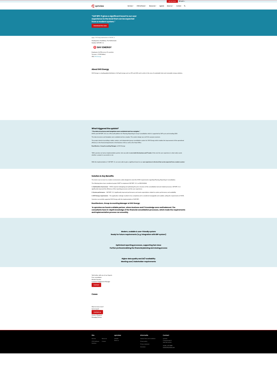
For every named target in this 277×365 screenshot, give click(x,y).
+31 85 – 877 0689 (167, 345)
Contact (178, 6)
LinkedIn (116, 338)
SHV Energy (97, 56)
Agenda (161, 6)
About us (169, 6)
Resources (152, 6)
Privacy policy (143, 341)
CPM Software (141, 6)
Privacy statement (144, 344)
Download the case (100, 26)
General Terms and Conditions (147, 338)
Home (93, 37)
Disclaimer (143, 346)
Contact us (97, 312)
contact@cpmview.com (169, 347)
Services (130, 6)
